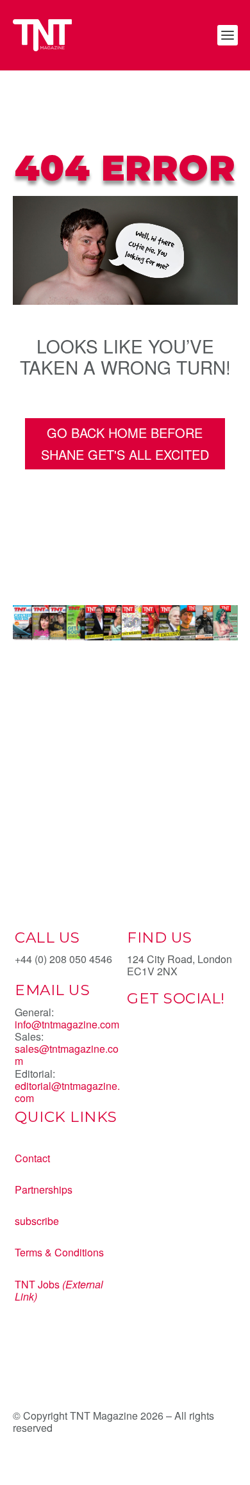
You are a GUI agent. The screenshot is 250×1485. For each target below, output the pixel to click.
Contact (32, 1158)
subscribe (37, 1220)
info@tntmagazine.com (67, 1024)
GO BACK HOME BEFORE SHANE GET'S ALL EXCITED (125, 443)
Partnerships (43, 1189)
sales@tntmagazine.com (67, 1054)
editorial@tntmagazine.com (67, 1091)
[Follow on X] (163, 1043)
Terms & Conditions (59, 1252)
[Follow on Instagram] (188, 1043)
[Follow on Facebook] (137, 1043)
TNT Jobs (37, 1284)
